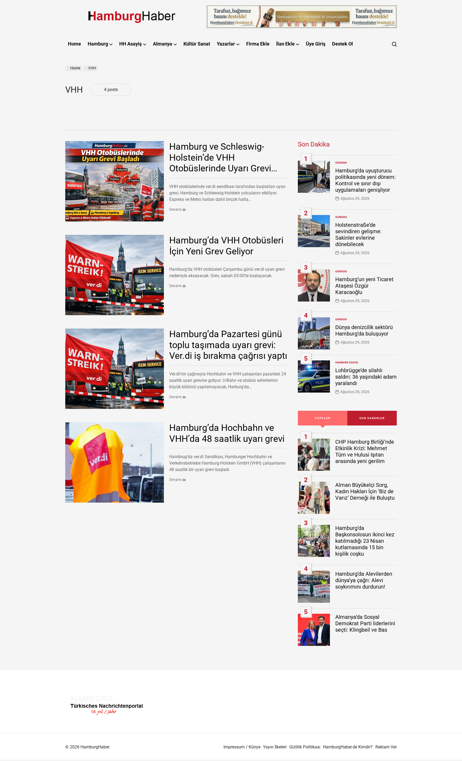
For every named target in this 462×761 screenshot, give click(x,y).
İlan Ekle (285, 44)
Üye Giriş (315, 44)
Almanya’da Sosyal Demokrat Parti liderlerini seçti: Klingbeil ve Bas (365, 623)
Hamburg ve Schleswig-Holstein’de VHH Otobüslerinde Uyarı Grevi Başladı (220, 162)
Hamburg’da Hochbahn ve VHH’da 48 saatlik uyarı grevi (226, 433)
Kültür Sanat (196, 44)
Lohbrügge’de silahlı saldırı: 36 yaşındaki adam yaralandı (366, 376)
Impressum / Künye (242, 746)
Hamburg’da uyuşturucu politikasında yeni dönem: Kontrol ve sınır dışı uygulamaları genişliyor (365, 180)
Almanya (162, 44)
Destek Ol (342, 44)
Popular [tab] (322, 418)
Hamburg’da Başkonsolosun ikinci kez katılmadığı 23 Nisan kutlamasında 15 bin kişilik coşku (364, 541)
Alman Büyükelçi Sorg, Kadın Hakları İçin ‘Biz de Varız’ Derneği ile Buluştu (365, 491)
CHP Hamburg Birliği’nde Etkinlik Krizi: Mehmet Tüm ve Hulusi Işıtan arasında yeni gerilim (364, 451)
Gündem (341, 162)
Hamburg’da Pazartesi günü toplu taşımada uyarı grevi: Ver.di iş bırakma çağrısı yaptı (228, 345)
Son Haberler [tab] (372, 418)
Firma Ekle (258, 44)
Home (74, 44)
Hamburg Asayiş (346, 362)
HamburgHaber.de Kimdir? (348, 746)
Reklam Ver (386, 746)
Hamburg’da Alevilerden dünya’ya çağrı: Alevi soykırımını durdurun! (363, 580)
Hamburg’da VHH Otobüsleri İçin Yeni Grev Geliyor (226, 246)
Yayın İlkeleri (275, 746)
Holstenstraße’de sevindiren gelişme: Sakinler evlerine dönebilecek (358, 234)
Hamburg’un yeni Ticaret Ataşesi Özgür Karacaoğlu (364, 285)
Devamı (175, 209)
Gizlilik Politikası (304, 746)
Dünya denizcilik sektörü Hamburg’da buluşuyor (364, 330)
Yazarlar (226, 44)
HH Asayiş (130, 44)
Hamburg (98, 44)
